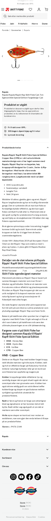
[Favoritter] (30, 9)
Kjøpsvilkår (31, 517)
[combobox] (24, 16)
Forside (5, 30)
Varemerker (16, 30)
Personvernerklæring (15, 517)
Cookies (41, 517)
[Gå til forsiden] (14, 9)
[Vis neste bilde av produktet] (48, 56)
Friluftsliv (23, 23)
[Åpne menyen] (2, 9)
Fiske (3, 23)
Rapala (27, 30)
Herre (35, 23)
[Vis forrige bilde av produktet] (2, 56)
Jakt (12, 23)
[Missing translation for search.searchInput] (4, 16)
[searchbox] (27, 16)
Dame (45, 23)
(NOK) (25, 503)
